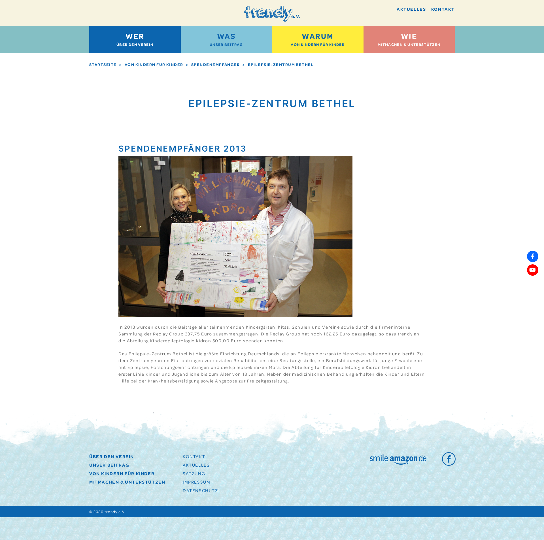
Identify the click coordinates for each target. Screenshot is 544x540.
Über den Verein (134, 39)
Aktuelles (411, 9)
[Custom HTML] (532, 283)
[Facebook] (448, 458)
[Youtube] (532, 270)
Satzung (194, 473)
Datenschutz (200, 490)
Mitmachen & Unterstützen (409, 39)
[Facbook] (532, 256)
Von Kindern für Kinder (318, 39)
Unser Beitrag (226, 39)
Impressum (196, 482)
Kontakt (443, 9)
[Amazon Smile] (398, 459)
